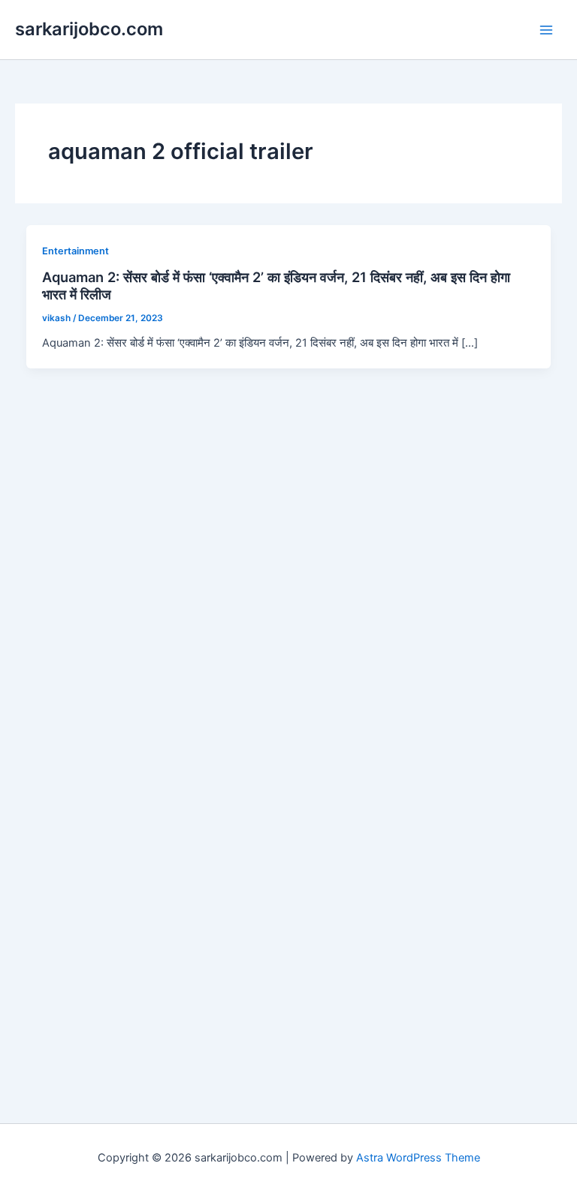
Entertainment (75, 251)
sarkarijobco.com (89, 29)
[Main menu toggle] (546, 30)
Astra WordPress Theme (418, 1157)
